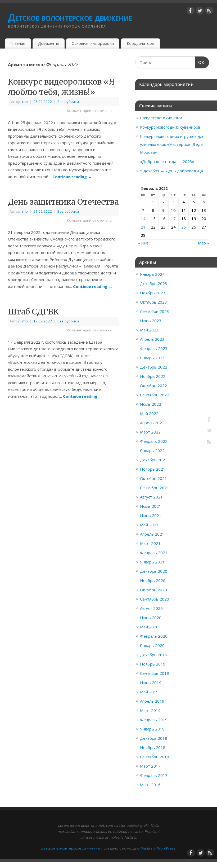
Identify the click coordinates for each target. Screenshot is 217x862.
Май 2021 (149, 524)
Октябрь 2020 (153, 589)
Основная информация (93, 43)
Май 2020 (149, 626)
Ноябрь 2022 (152, 376)
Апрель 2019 (152, 701)
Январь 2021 (152, 562)
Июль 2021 (150, 506)
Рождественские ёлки (161, 117)
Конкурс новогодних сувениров (170, 127)
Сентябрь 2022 (154, 394)
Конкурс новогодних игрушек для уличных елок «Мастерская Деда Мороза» (172, 144)
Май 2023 (149, 329)
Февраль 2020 (154, 636)
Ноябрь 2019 (152, 664)
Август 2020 (151, 608)
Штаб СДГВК (33, 312)
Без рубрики (68, 101)
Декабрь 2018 (153, 738)
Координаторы (141, 43)
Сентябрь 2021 (154, 487)
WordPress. (166, 848)
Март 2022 (150, 432)
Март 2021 (150, 543)
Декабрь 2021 (153, 459)
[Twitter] (200, 12)
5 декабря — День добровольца (171, 170)
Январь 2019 (152, 729)
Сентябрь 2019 (154, 673)
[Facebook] (191, 12)
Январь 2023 (152, 357)
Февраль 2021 (154, 552)
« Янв (143, 243)
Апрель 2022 (152, 422)
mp (25, 101)
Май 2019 (149, 691)
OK (200, 62)
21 (143, 227)
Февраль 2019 (154, 719)
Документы (48, 43)
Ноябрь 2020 (152, 580)
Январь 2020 (152, 645)
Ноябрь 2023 (152, 292)
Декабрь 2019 (153, 654)
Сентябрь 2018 (154, 756)
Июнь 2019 (150, 682)
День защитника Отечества (63, 202)
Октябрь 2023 (153, 302)
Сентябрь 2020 (154, 599)
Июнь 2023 (150, 320)
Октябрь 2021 (153, 478)
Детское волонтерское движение (70, 17)
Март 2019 (150, 710)
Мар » (203, 243)
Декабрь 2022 (153, 367)
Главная (17, 43)
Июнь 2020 (150, 617)
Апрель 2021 (152, 534)
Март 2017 (150, 766)
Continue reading (72, 176)
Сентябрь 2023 (154, 311)
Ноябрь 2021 (152, 469)
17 (173, 218)
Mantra (146, 848)
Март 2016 (150, 784)
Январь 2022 (152, 450)
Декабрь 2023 (153, 283)
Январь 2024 (152, 274)
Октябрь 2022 (153, 385)
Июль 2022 (150, 404)
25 (183, 227)
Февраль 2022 (154, 441)
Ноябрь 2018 (152, 747)
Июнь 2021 (150, 515)
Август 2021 (151, 497)
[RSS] (209, 12)
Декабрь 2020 (153, 571)
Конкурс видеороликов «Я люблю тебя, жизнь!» (61, 87)
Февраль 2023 (154, 348)
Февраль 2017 (154, 775)
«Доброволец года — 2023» (167, 161)
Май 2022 (149, 413)
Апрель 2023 (152, 339)
